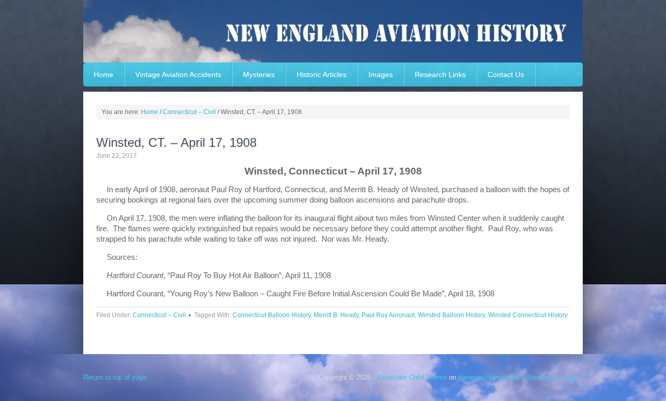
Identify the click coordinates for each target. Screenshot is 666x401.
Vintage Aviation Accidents (178, 74)
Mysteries (259, 74)
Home (103, 74)
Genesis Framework (488, 377)
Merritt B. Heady (336, 315)
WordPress (541, 377)
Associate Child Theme (412, 377)
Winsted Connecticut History (528, 315)
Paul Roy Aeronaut (388, 315)
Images (380, 74)
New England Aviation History (333, 31)
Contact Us (506, 74)
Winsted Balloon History (451, 315)
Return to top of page (115, 377)
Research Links (440, 74)
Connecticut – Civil (159, 315)
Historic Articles (322, 74)
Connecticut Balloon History (272, 315)
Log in (574, 377)
